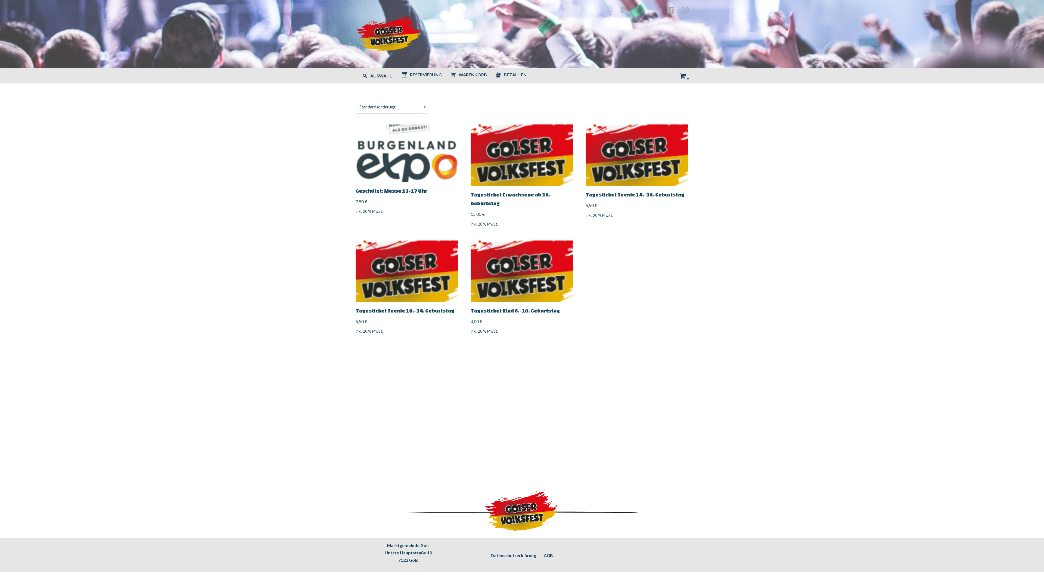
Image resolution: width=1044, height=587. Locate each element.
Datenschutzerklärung (513, 555)
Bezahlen (515, 74)
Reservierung (426, 74)
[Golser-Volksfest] (390, 34)
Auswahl (381, 75)
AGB (548, 555)
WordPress (57, 580)
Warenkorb (473, 74)
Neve (9, 580)
